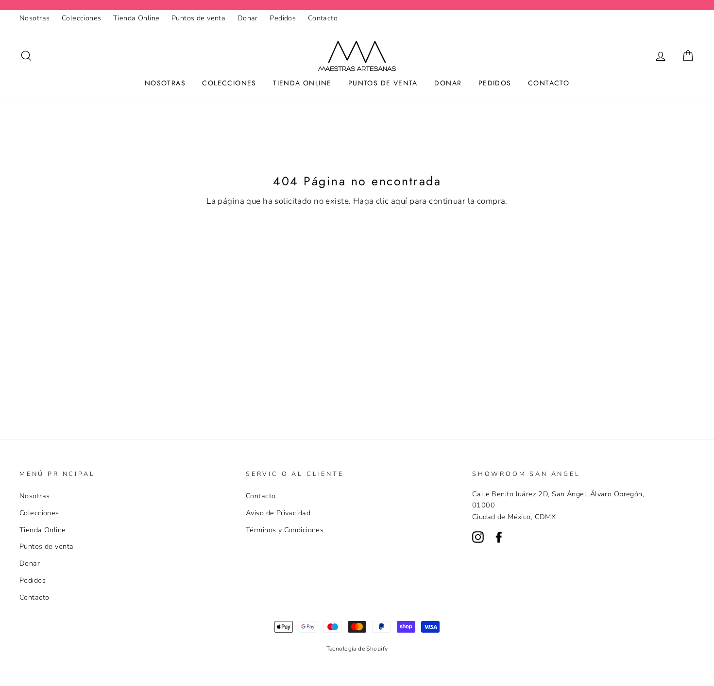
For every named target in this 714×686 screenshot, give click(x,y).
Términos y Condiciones (284, 530)
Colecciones (82, 18)
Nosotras (34, 18)
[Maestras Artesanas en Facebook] (499, 536)
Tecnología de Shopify (357, 649)
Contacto (323, 18)
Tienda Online (136, 18)
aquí (399, 201)
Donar (248, 18)
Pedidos (283, 18)
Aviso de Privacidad (278, 513)
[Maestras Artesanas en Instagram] (478, 536)
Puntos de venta (198, 18)
